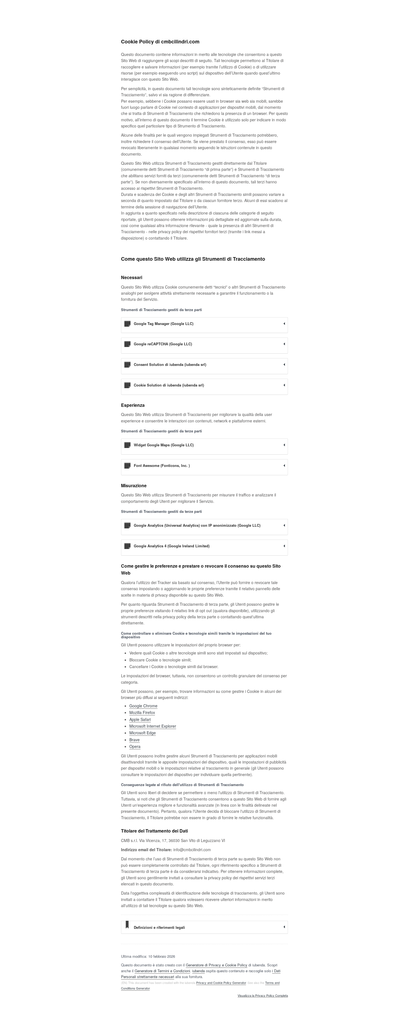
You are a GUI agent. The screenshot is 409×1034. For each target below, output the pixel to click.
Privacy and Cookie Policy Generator (221, 982)
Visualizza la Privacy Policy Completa (263, 995)
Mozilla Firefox (142, 712)
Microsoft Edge (142, 732)
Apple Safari (140, 719)
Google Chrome (143, 705)
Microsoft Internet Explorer (152, 726)
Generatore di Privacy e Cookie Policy (216, 964)
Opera (135, 746)
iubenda (198, 970)
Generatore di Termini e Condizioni (162, 970)
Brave (134, 739)
